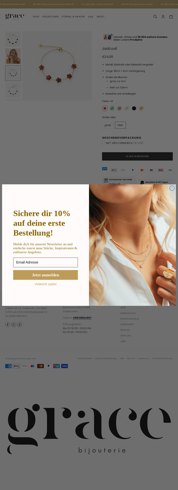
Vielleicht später (46, 284)
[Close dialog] (172, 188)
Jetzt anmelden (45, 275)
